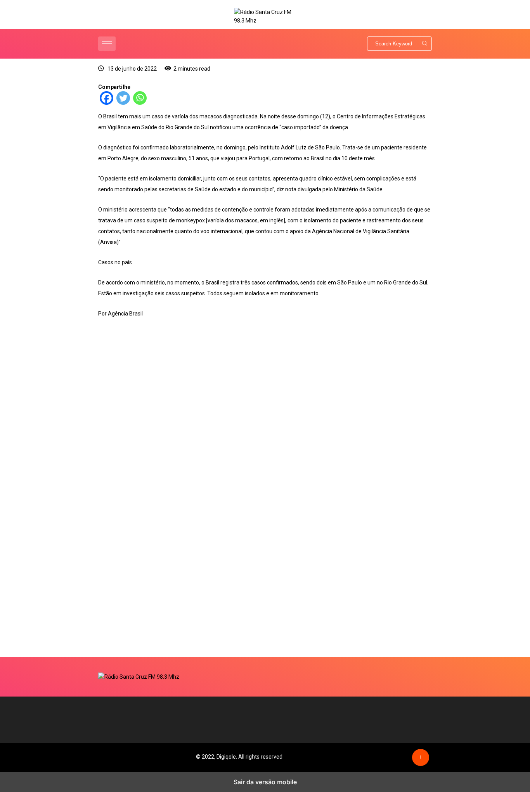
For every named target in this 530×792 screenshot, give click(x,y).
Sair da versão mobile (265, 782)
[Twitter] (123, 103)
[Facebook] (106, 103)
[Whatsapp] (140, 103)
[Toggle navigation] (107, 43)
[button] (108, 44)
